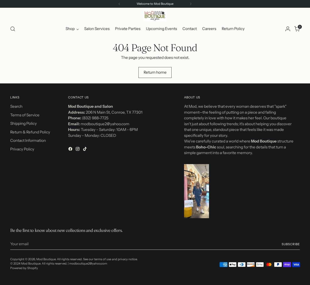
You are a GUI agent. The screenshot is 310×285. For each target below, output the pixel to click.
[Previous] (119, 4)
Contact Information (28, 140)
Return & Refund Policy (30, 132)
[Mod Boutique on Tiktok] (85, 150)
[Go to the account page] (287, 28)
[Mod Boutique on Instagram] (78, 150)
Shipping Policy (23, 123)
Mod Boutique (46, 259)
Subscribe (291, 244)
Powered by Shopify (24, 268)
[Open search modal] (12, 28)
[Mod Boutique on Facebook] (71, 150)
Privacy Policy (22, 149)
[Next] (191, 4)
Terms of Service (24, 115)
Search (16, 106)
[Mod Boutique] (155, 15)
